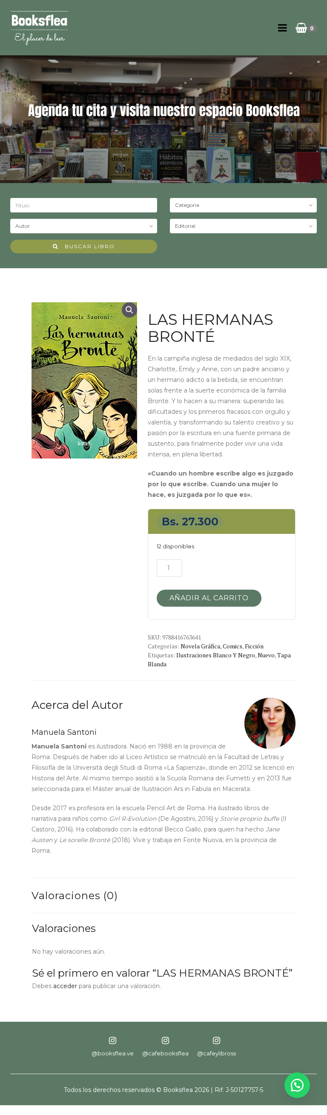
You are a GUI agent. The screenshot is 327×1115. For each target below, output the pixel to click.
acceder (65, 986)
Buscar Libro (86, 246)
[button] (129, 310)
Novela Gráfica (200, 646)
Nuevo (266, 655)
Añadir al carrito (209, 598)
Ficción (254, 646)
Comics (232, 646)
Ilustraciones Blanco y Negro (215, 655)
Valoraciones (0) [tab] (75, 895)
